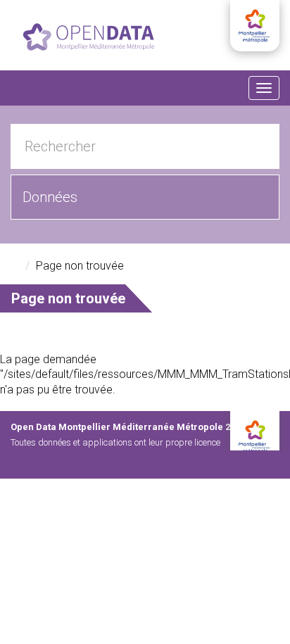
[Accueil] (89, 37)
